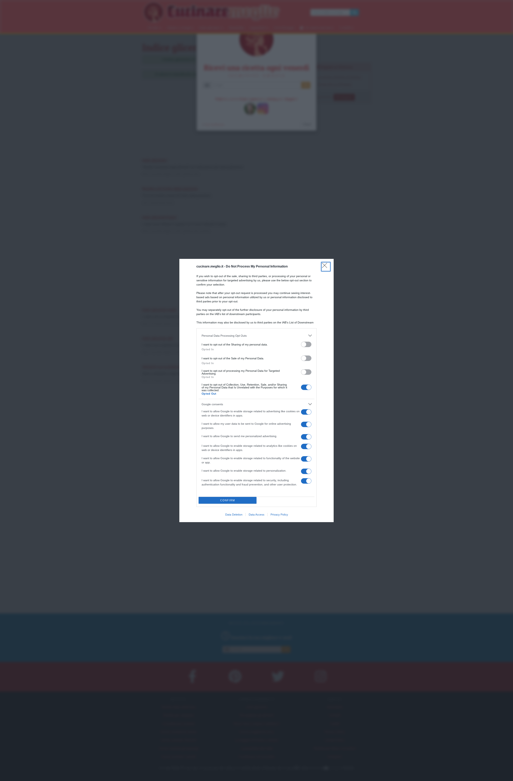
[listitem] (256, 335)
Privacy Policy (279, 514)
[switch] (306, 344)
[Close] (326, 266)
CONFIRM (227, 500)
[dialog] (256, 390)
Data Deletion (233, 514)
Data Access (256, 514)
